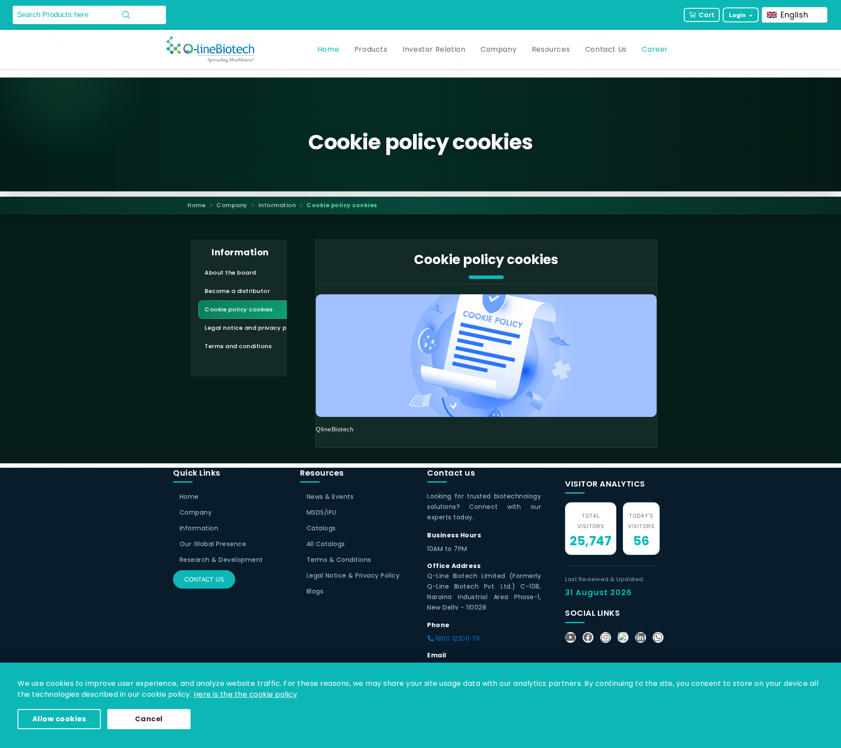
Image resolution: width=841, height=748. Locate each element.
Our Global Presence (213, 544)
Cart (706, 15)
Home (328, 49)
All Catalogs (326, 544)
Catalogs (321, 528)
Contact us (204, 579)
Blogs (315, 591)
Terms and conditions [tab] (238, 346)
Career (655, 49)
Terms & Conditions (339, 559)
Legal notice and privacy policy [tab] (253, 328)
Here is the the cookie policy (245, 694)
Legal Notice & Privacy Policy (353, 575)
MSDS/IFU (321, 512)
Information (277, 205)
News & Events (330, 496)
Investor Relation (434, 49)
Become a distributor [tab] (237, 291)
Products (371, 49)
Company (498, 49)
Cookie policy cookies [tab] (239, 309)
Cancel (149, 719)
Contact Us (606, 49)
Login (738, 15)
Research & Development (221, 559)
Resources (551, 49)
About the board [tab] (230, 272)
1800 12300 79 (457, 638)
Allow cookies (59, 719)
